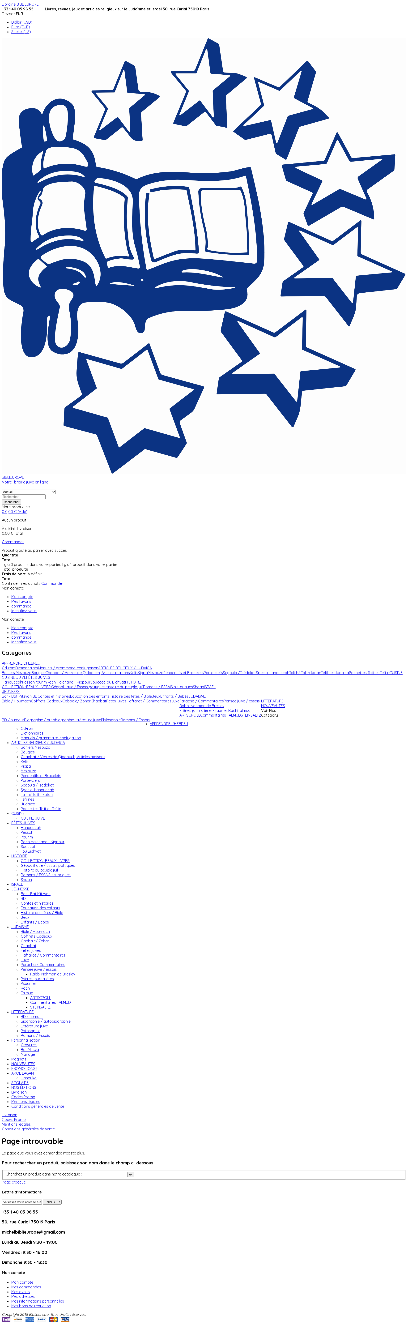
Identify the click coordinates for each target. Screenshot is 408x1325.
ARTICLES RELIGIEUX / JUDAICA (38, 742)
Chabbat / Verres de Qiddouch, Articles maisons (63, 756)
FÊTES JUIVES (23, 823)
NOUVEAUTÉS (23, 1063)
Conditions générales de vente (37, 1106)
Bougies (28, 752)
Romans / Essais (35, 1035)
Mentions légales (25, 1101)
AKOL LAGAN (22, 1073)
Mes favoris (21, 601)
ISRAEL (17, 884)
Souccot (28, 846)
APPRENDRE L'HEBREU (169, 723)
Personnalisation (25, 1040)
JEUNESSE (20, 889)
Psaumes (29, 983)
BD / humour (32, 1016)
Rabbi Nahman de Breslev (52, 974)
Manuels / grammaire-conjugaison (51, 737)
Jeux (25, 917)
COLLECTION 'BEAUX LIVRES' (45, 860)
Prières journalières (37, 978)
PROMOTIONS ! (24, 1068)
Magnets (18, 1059)
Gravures (29, 1045)
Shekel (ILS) (21, 31)
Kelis (25, 761)
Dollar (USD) (21, 22)
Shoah (26, 879)
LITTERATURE (22, 1011)
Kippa (26, 766)
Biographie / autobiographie (46, 1021)
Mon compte (22, 596)
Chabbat (28, 945)
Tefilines (27, 799)
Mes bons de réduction (31, 1306)
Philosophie (30, 1030)
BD (23, 898)
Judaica (28, 804)
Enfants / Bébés (35, 922)
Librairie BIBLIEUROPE (20, 4)
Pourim (27, 837)
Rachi (25, 988)
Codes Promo (23, 1096)
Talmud (27, 993)
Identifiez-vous (24, 610)
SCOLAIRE (20, 1082)
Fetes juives (31, 950)
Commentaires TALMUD (50, 1002)
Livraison (19, 1092)
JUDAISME (20, 926)
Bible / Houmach (35, 931)
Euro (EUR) (20, 27)
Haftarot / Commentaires (43, 955)
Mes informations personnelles (37, 1301)
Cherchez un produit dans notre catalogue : (44, 1174)
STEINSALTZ (40, 1007)
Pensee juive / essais (39, 969)
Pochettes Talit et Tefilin (41, 808)
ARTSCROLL (40, 997)
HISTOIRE (19, 856)
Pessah (27, 832)
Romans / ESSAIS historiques (46, 874)
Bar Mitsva (30, 1049)
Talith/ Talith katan (37, 794)
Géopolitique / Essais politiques (48, 865)
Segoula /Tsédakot (37, 785)
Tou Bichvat (31, 851)
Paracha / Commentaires (43, 964)
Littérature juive (34, 1026)
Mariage (28, 1054)
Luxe (25, 959)
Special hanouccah (37, 789)
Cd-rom (27, 728)
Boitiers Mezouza (35, 747)
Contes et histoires (37, 903)
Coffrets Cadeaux (36, 936)
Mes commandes (26, 1287)
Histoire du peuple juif (39, 870)
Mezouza (28, 771)
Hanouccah (31, 827)
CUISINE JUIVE (33, 818)
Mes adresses (23, 1296)
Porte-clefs (30, 780)
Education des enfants (40, 908)
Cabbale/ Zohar (35, 941)
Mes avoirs (20, 1291)
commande (21, 606)
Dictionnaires (32, 733)
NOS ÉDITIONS (23, 1087)
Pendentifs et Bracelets (41, 775)
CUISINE (18, 813)
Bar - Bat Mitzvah (36, 893)
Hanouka (29, 1078)
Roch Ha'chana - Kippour (42, 841)
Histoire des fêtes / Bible (42, 912)
